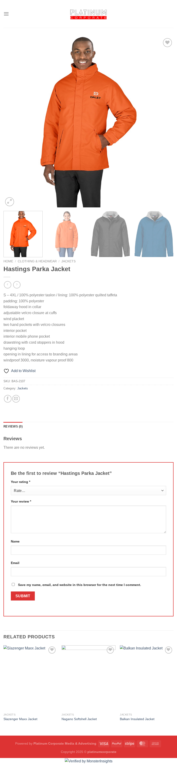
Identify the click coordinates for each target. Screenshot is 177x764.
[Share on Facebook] (8, 399)
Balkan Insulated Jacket (137, 719)
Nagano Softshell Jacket (79, 719)
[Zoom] (9, 201)
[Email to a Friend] (16, 399)
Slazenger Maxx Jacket (20, 719)
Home (8, 261)
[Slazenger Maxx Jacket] (30, 678)
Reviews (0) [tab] (13, 426)
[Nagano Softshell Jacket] (88, 678)
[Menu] (6, 13)
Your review (21, 501)
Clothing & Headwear (37, 261)
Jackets (68, 261)
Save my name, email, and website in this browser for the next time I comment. (79, 585)
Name (15, 541)
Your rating (20, 482)
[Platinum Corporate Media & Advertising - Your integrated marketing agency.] (88, 14)
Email (15, 563)
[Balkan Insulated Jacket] (147, 678)
